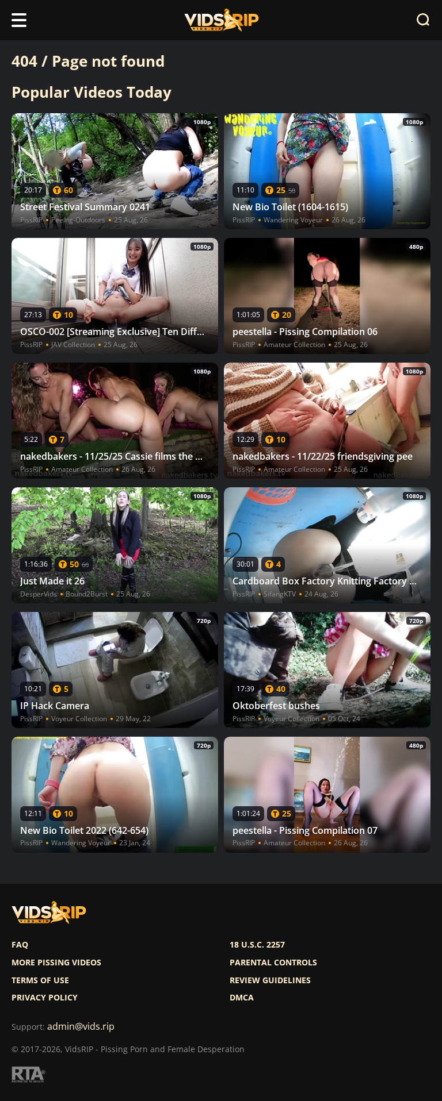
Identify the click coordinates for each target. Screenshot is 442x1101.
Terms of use (40, 980)
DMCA (242, 997)
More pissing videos (56, 962)
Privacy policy (45, 997)
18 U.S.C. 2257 (257, 945)
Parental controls (273, 962)
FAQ (20, 945)
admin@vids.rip (81, 1027)
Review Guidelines (270, 980)
